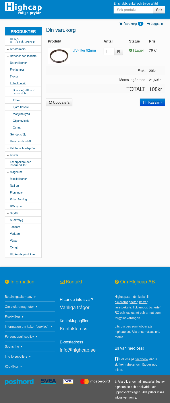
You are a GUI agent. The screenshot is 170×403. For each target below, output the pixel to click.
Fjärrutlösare (21, 107)
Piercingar (16, 192)
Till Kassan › (152, 102)
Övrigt (17, 127)
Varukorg (132, 23)
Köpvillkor (11, 366)
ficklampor (140, 307)
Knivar (14, 155)
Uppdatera (61, 102)
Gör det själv (18, 134)
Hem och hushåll (20, 141)
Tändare (15, 227)
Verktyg (15, 233)
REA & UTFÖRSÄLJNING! (22, 40)
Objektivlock (21, 120)
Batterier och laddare (23, 56)
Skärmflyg (16, 220)
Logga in (157, 23)
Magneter (16, 172)
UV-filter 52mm (84, 50)
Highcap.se (122, 296)
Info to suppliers (16, 356)
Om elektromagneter (19, 306)
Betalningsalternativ (18, 296)
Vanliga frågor (74, 307)
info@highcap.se (78, 349)
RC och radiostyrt (127, 312)
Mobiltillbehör (18, 178)
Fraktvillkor (12, 316)
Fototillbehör (18, 83)
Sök (159, 9)
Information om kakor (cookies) (26, 326)
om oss (126, 326)
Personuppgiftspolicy (19, 336)
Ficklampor (17, 69)
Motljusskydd (21, 114)
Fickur (14, 76)
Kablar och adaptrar (22, 148)
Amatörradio (17, 49)
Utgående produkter (22, 254)
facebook (141, 359)
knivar (143, 302)
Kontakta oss (73, 328)
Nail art (14, 185)
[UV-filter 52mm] (60, 55)
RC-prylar (16, 206)
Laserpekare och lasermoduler (20, 163)
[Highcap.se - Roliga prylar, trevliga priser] (23, 9)
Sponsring (12, 346)
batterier (154, 307)
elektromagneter (126, 302)
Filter (16, 100)
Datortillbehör (18, 62)
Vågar (13, 240)
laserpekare (123, 307)
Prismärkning (18, 199)
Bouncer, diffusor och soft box (23, 91)
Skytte (14, 213)
